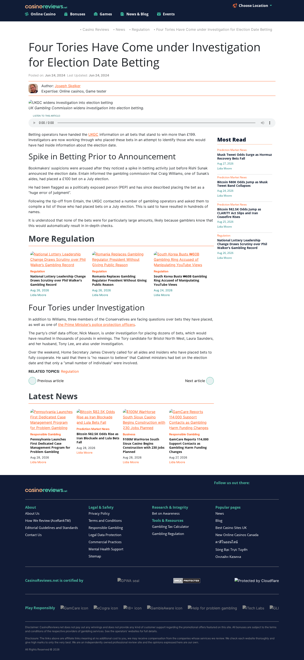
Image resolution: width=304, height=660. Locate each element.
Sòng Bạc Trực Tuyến (231, 549)
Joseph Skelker (68, 86)
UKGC (93, 134)
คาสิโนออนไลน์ (226, 542)
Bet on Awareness (166, 513)
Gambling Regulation (168, 533)
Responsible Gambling (106, 527)
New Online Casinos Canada (236, 535)
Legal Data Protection (105, 535)
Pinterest (237, 492)
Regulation (141, 29)
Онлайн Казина (228, 556)
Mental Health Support (106, 549)
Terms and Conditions (105, 520)
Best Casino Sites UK (231, 527)
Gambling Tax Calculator (170, 526)
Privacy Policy (99, 513)
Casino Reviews (96, 29)
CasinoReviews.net (42, 580)
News (120, 29)
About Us (32, 513)
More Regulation (61, 239)
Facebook (256, 492)
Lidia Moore (38, 295)
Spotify (275, 492)
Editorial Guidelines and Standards (51, 527)
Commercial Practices (105, 542)
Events (169, 14)
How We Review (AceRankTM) (48, 520)
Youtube (246, 492)
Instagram (265, 492)
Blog (218, 520)
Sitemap (95, 556)
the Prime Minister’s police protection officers (96, 324)
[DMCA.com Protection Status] (186, 580)
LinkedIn (227, 492)
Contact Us (33, 535)
